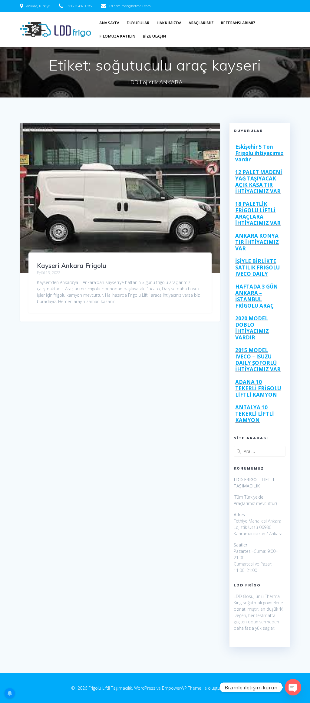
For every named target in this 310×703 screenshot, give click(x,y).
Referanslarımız (238, 22)
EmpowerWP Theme (181, 688)
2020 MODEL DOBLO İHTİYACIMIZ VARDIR (252, 328)
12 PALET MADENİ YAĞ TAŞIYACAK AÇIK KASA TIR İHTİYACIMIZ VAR (258, 182)
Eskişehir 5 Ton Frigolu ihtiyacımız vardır (259, 153)
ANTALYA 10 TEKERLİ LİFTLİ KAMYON (254, 414)
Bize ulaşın (154, 36)
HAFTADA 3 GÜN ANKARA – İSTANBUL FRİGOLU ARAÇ (256, 296)
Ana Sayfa (109, 22)
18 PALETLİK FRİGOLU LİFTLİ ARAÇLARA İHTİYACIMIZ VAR (258, 213)
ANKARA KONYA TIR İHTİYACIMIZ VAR (257, 242)
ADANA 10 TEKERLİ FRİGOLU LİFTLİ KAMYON (258, 388)
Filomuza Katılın (117, 36)
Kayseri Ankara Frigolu (71, 265)
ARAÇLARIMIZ (201, 22)
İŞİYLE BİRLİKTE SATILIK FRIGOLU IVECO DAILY (257, 267)
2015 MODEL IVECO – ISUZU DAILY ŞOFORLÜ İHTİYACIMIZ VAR (258, 360)
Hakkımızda (169, 22)
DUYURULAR (138, 22)
